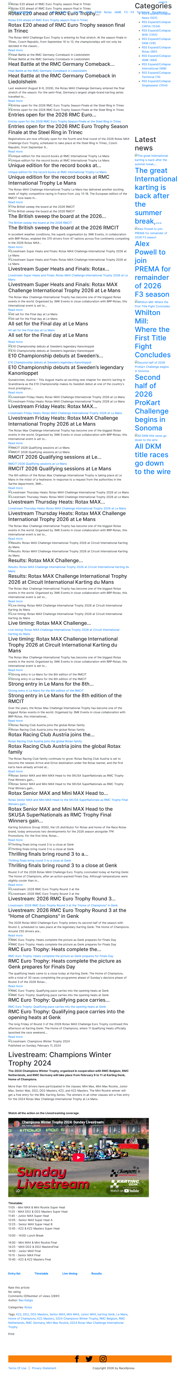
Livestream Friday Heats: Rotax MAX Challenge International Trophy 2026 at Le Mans (65, 413)
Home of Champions (22, 1318)
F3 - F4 (129, 12)
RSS (144, 22)
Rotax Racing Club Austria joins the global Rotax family (45, 741)
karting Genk (106, 1314)
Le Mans (121, 1314)
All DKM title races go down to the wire (153, 459)
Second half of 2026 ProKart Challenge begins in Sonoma (152, 402)
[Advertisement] (157, 112)
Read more (15, 50)
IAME (118, 12)
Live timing (69, 1273)
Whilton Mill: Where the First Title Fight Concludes (153, 333)
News (64, 12)
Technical (143, 12)
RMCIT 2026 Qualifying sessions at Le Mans (37, 463)
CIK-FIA (78, 12)
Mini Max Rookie (57, 1322)
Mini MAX (73, 1314)
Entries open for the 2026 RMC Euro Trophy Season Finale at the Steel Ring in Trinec (64, 121)
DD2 (26, 1314)
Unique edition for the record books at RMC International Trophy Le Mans (57, 172)
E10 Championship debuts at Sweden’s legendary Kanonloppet (49, 362)
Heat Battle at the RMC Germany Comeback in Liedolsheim (47, 70)
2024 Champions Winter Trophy (77, 1318)
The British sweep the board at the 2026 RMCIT (40, 222)
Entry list (14, 1273)
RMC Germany (35, 1322)
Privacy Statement (44, 1368)
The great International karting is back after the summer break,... (156, 195)
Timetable (41, 1273)
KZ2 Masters (45, 1318)
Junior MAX (88, 1314)
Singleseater (155, 85)
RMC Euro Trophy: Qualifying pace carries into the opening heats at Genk (57, 1006)
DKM (98, 12)
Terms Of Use (17, 1368)
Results (96, 1273)
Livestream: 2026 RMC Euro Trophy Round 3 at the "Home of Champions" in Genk (63, 905)
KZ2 (18, 1314)
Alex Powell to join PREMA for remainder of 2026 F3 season (153, 268)
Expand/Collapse (159, 22)
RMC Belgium (108, 1318)
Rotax (108, 12)
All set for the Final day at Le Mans (31, 330)
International (154, 68)
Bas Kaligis (26, 1300)
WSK (89, 12)
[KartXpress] (21, 12)
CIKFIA (151, 26)
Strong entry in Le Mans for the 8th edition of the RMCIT (46, 690)
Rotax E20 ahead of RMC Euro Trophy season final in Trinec (48, 20)
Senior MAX (57, 1314)
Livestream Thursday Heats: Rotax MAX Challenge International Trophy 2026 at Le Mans (67, 508)
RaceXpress (160, 12)
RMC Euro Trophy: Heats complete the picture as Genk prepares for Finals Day (60, 956)
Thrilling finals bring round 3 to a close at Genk (39, 860)
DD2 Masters (39, 1314)
